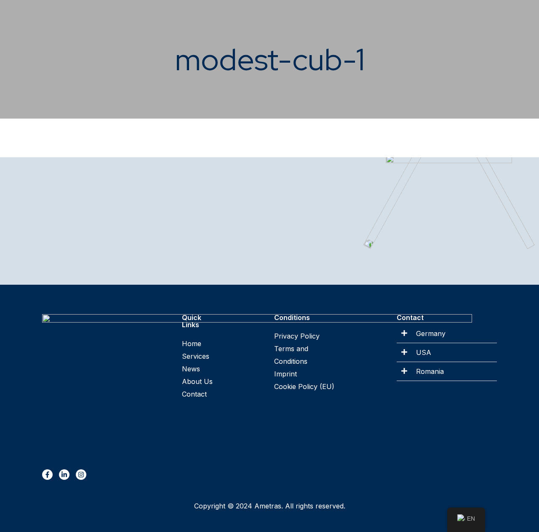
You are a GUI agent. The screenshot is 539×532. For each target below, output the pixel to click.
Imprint (285, 374)
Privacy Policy (297, 336)
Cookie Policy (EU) (304, 386)
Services (195, 356)
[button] (447, 333)
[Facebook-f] (47, 474)
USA (423, 352)
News (191, 369)
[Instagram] (81, 474)
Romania (430, 371)
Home (191, 343)
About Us (197, 381)
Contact (194, 394)
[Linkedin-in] (64, 474)
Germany (431, 333)
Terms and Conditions (292, 354)
